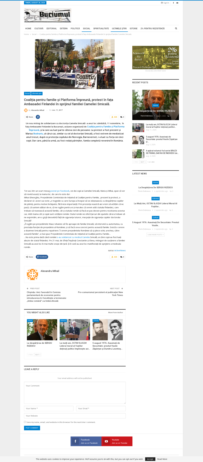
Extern (64, 28)
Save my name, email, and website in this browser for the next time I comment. (61, 422)
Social (86, 28)
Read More (162, 459)
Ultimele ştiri (119, 28)
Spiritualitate (101, 28)
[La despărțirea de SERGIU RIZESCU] (42, 329)
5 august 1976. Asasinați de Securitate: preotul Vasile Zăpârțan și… (161, 139)
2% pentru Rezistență (153, 28)
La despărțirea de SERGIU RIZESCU (155, 110)
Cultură (38, 28)
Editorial (52, 28)
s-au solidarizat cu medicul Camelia (73, 237)
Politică (75, 28)
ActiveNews (120, 250)
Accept (150, 459)
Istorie (133, 28)
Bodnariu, (38, 133)
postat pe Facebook (59, 190)
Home (28, 28)
